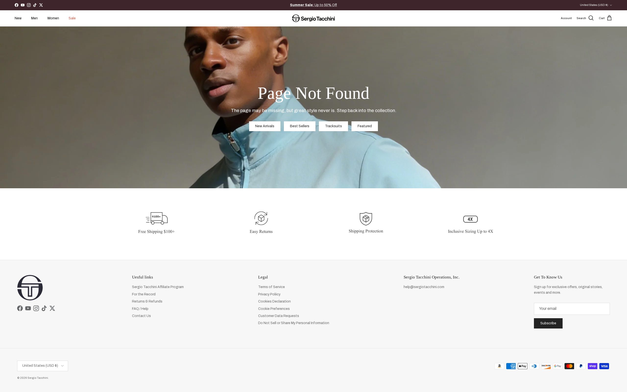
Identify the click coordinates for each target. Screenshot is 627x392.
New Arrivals (318, 5)
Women (53, 18)
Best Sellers (299, 126)
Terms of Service (271, 287)
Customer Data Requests (278, 316)
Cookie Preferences (274, 309)
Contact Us (141, 316)
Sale (72, 18)
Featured (365, 126)
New (18, 18)
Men (34, 18)
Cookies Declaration (274, 301)
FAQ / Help (140, 309)
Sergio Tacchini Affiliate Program (158, 287)
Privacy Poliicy (269, 294)
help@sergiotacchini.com (424, 287)
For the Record (144, 294)
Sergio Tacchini (37, 377)
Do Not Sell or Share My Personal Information (293, 323)
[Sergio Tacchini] (313, 18)
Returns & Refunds (147, 301)
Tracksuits (333, 126)
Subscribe (548, 323)
